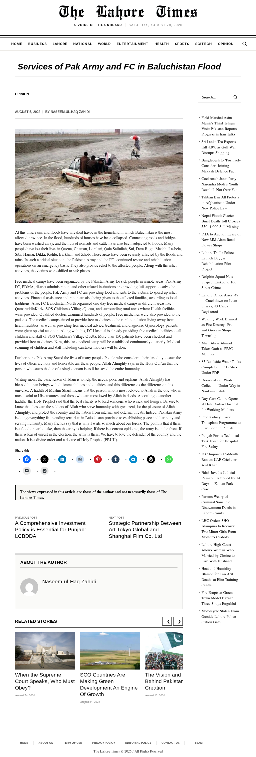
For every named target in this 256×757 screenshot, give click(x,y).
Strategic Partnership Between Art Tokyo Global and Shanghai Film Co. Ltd (145, 529)
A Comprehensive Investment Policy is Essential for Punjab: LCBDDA (50, 529)
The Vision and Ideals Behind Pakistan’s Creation (171, 681)
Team (198, 742)
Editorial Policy (138, 742)
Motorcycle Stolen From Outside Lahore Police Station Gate (220, 616)
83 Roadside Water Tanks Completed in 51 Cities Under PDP (221, 367)
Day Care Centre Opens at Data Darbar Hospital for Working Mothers (220, 404)
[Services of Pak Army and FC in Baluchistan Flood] (99, 176)
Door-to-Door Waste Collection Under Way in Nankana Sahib (221, 385)
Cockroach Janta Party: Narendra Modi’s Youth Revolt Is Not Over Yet (220, 184)
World (104, 44)
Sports (182, 44)
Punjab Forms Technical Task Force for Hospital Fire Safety (220, 441)
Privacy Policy (103, 742)
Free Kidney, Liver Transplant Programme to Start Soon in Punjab (221, 422)
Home (16, 44)
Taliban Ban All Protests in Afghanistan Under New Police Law (220, 202)
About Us (45, 742)
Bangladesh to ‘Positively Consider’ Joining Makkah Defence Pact (221, 165)
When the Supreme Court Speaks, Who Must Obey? (45, 681)
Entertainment (132, 44)
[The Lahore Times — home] (128, 12)
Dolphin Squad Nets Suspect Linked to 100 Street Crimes (219, 282)
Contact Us (171, 742)
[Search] (244, 43)
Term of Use (72, 742)
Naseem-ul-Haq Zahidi (70, 112)
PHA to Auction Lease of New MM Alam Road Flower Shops (221, 239)
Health (161, 44)
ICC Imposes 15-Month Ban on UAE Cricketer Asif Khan (220, 459)
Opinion (226, 44)
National (82, 44)
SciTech (203, 44)
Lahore (60, 44)
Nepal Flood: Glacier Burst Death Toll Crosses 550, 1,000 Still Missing (221, 221)
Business (37, 44)
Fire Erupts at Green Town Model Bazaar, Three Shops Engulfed (219, 598)
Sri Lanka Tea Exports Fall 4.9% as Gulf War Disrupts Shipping (219, 147)
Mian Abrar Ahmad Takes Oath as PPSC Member (217, 348)
